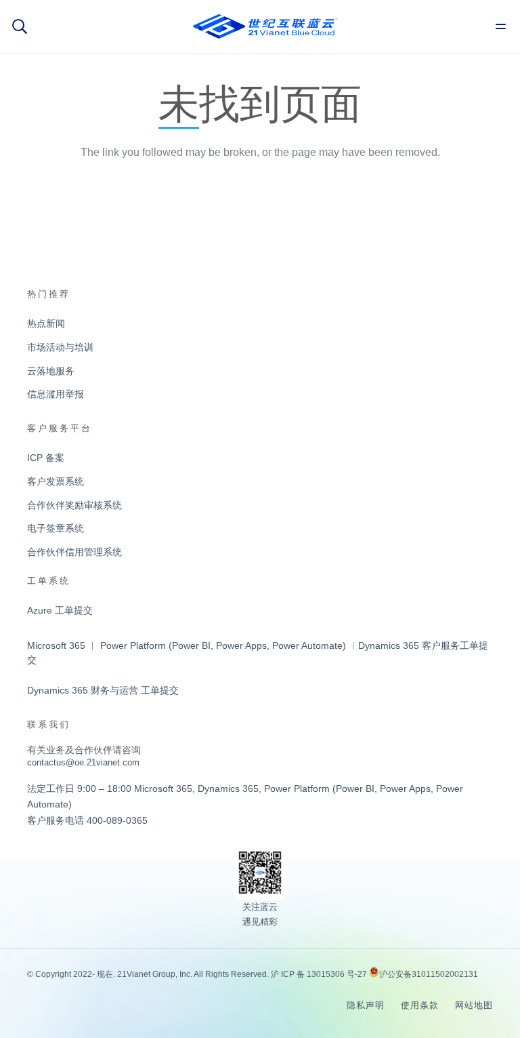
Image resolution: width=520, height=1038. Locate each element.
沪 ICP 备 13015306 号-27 (319, 974)
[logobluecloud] (265, 26)
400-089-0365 (117, 820)
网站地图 (474, 1005)
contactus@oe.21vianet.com (83, 762)
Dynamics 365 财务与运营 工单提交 (103, 690)
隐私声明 (366, 1005)
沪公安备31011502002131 (428, 974)
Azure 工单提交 (60, 610)
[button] (19, 26)
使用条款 (420, 1005)
